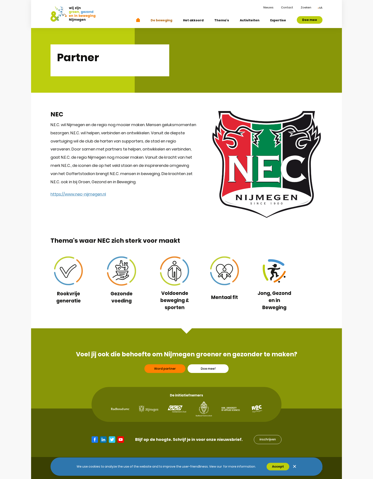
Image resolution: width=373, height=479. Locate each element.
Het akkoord (193, 20)
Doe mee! (208, 368)
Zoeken (306, 7)
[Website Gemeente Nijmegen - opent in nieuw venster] (148, 409)
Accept (278, 466)
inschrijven (267, 439)
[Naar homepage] (138, 20)
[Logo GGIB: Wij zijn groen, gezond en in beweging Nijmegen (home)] (73, 14)
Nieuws (268, 7)
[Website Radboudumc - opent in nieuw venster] (120, 409)
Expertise (278, 20)
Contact (287, 7)
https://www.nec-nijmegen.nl (78, 194)
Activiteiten (249, 20)
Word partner (165, 368)
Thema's (221, 20)
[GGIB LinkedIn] (103, 439)
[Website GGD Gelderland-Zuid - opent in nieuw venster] (177, 408)
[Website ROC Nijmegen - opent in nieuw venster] (257, 409)
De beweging (161, 20)
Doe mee (309, 20)
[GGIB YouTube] (120, 439)
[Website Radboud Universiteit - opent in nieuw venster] (204, 408)
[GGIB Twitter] (112, 439)
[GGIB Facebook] (95, 439)
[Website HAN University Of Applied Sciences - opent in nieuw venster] (230, 409)
